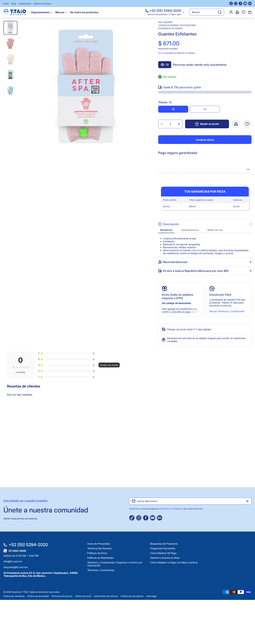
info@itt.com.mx (12, 561)
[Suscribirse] (247, 501)
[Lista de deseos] (243, 12)
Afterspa (177, 28)
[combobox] (206, 12)
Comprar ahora (205, 139)
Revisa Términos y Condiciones (226, 311)
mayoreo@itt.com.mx (15, 567)
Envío (161, 53)
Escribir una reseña (109, 365)
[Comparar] (237, 12)
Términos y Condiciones (172, 508)
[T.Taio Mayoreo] (14, 12)
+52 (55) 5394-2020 (165, 11)
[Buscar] (219, 12)
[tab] (166, 230)
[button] (250, 12)
